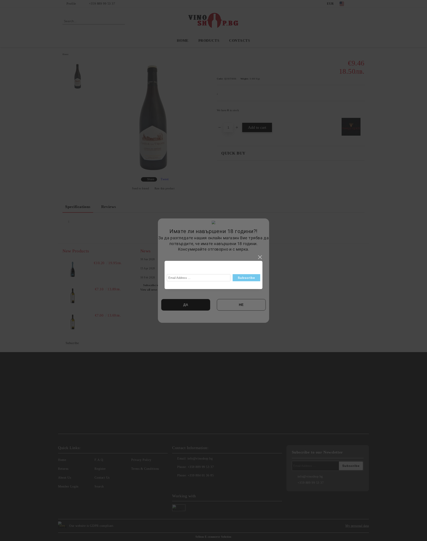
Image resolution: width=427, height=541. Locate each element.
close (259, 257)
